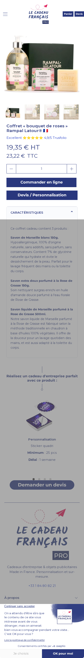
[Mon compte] (4, 14)
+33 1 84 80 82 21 (42, 586)
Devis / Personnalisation (42, 195)
